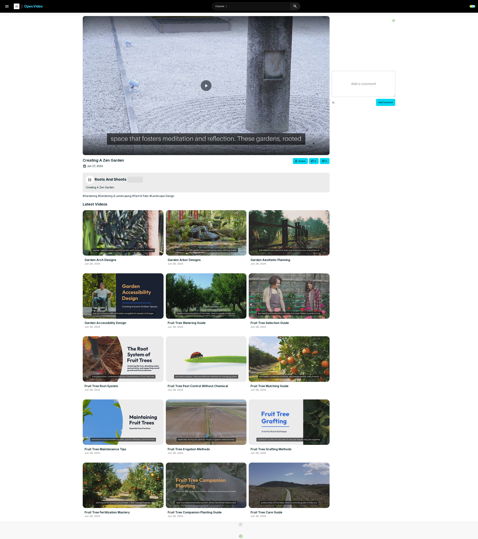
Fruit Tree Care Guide (266, 512)
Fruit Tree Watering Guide (187, 323)
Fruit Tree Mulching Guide (269, 386)
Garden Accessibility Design (105, 323)
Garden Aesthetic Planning (270, 260)
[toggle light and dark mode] (472, 6)
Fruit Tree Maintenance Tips (105, 449)
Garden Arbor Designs (184, 260)
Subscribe (135, 179)
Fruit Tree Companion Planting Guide (195, 512)
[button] (300, 161)
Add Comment (385, 102)
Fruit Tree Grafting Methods (271, 449)
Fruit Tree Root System (101, 386)
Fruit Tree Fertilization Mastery (107, 512)
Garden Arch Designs (100, 260)
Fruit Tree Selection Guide (270, 323)
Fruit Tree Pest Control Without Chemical (198, 386)
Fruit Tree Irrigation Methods (189, 449)
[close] (240, 524)
